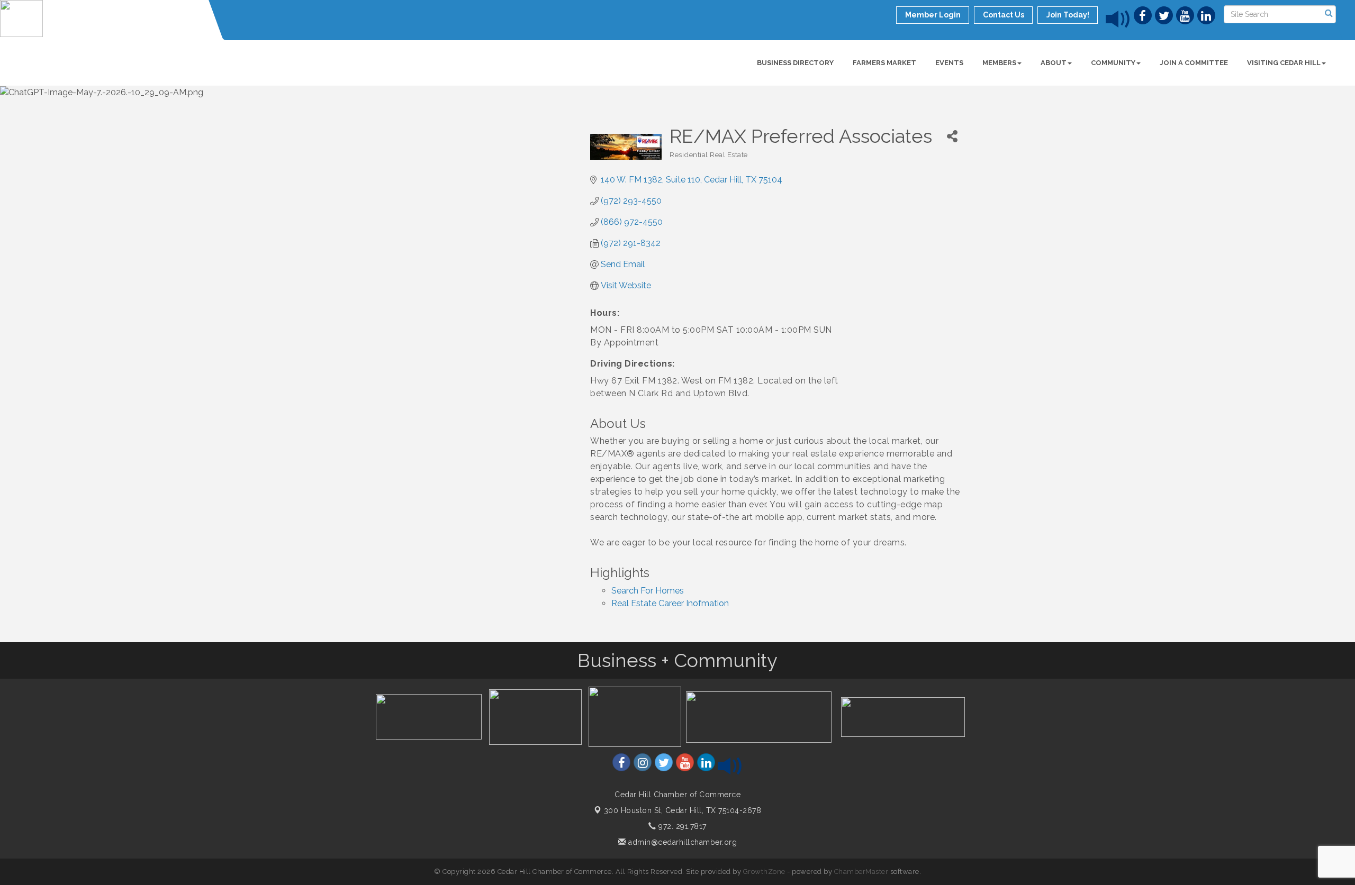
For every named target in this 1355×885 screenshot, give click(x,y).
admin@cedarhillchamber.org (681, 842)
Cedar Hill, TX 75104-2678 (683, 810)
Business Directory (795, 63)
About (1054, 63)
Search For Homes (647, 591)
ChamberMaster (861, 871)
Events (949, 63)
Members (999, 63)
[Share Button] (952, 136)
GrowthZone (764, 871)
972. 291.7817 (681, 826)
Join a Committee (1194, 63)
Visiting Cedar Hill (1284, 63)
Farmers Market (884, 63)
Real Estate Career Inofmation (670, 603)
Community (1113, 63)
